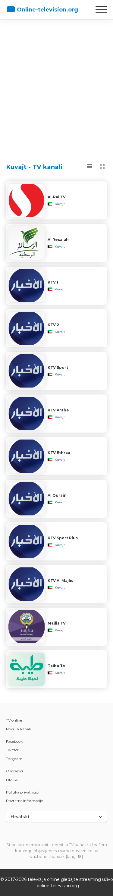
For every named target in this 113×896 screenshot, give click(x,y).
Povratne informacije (24, 800)
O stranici (14, 771)
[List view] (89, 166)
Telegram (14, 758)
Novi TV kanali (18, 729)
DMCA (12, 780)
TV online (14, 720)
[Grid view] (102, 166)
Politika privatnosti (22, 792)
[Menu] (101, 9)
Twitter (12, 750)
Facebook (14, 741)
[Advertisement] (56, 85)
